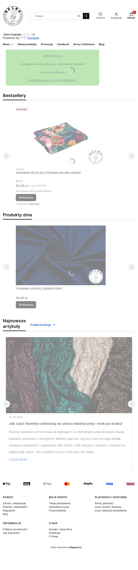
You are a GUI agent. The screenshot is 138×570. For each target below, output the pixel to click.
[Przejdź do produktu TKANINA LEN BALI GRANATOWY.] (61, 255)
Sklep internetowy (64, 547)
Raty (5, 514)
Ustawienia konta (59, 506)
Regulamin (9, 510)
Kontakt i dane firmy (60, 529)
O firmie (53, 536)
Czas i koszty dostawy (108, 506)
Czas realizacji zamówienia (110, 510)
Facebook (55, 532)
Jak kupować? (11, 532)
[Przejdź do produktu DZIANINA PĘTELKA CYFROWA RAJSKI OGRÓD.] (61, 136)
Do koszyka (26, 197)
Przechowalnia (57, 510)
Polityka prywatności (15, 529)
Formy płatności (104, 503)
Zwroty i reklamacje (14, 503)
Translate (33, 38)
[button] (86, 16)
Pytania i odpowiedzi (15, 506)
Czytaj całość (18, 459)
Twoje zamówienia (59, 503)
